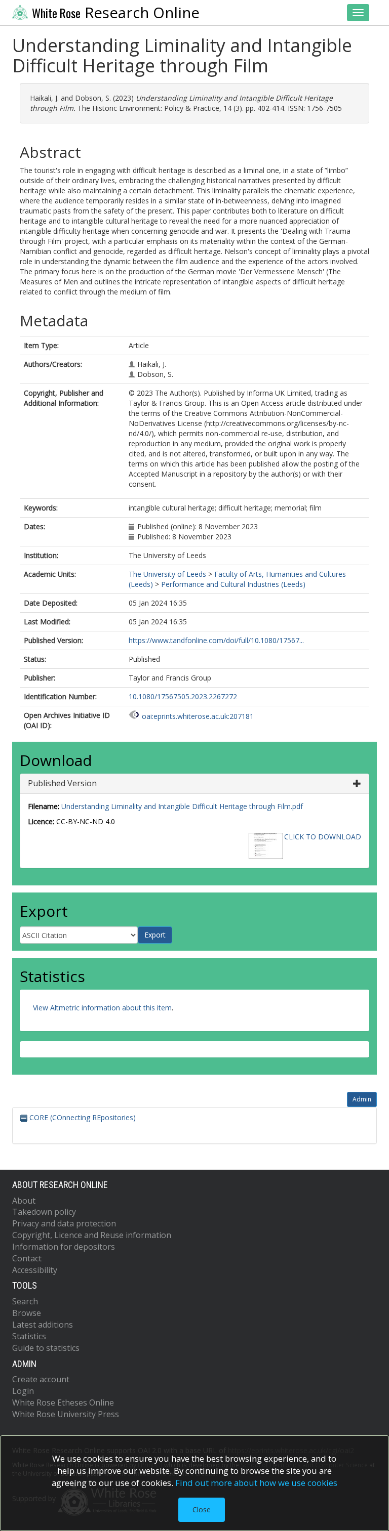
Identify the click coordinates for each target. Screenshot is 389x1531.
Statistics (29, 1336)
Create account (40, 1379)
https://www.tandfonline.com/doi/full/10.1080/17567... (216, 640)
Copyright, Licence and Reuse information (91, 1235)
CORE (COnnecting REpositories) (81, 1117)
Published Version (62, 783)
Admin (362, 1099)
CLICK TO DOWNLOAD (322, 836)
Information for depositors (63, 1246)
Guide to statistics (46, 1347)
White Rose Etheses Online (63, 1402)
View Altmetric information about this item (102, 1007)
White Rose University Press (65, 1414)
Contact (27, 1258)
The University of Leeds (167, 574)
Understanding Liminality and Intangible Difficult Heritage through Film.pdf (182, 806)
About (23, 1200)
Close (201, 1509)
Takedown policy (44, 1211)
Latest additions (42, 1324)
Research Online (116, 13)
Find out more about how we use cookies (256, 1483)
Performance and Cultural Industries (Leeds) (233, 584)
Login (23, 1390)
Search (25, 1301)
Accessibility (34, 1269)
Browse (26, 1313)
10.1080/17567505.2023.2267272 (183, 696)
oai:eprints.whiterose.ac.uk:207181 (198, 716)
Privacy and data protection (64, 1223)
